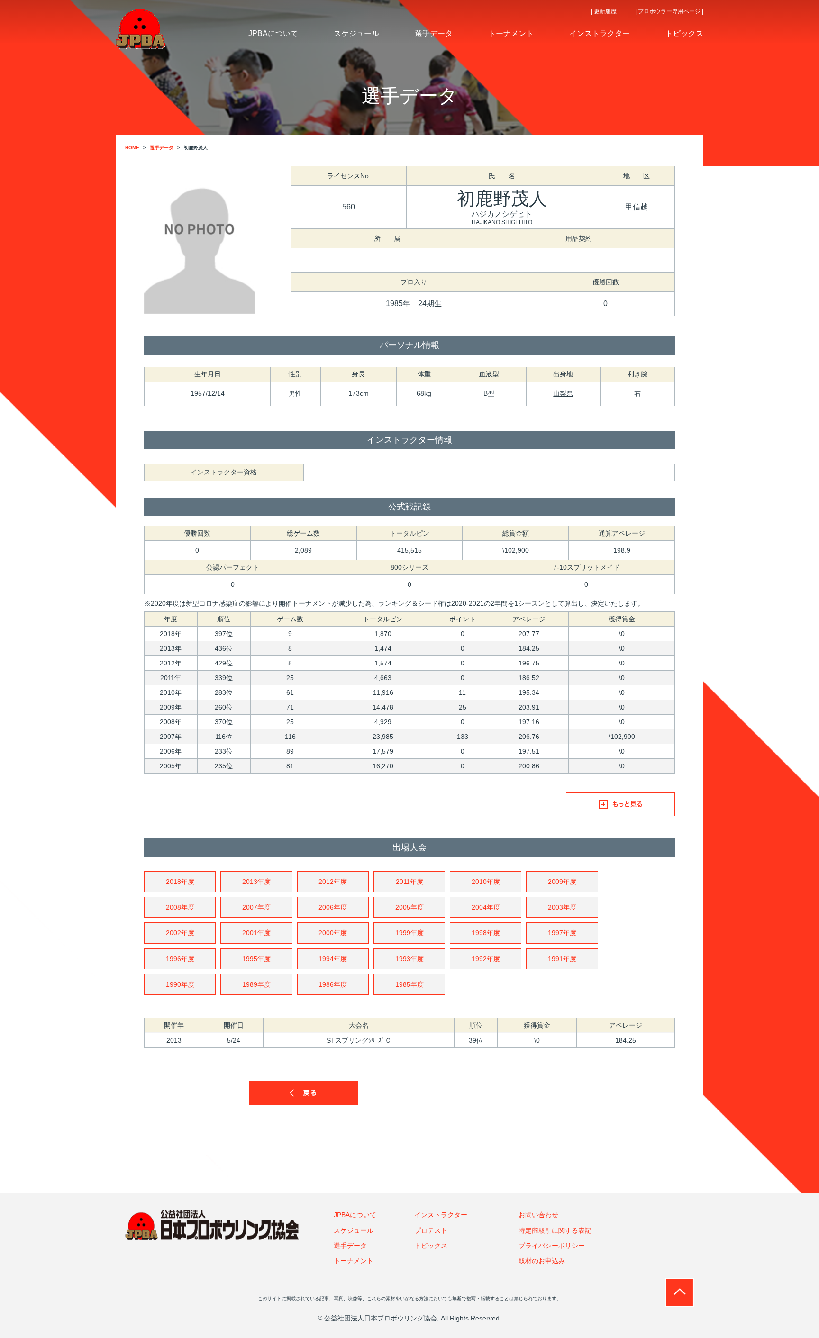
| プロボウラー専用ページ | (669, 11)
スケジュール (353, 1230)
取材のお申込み (542, 1261)
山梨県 (563, 393)
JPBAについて (355, 1215)
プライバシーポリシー (552, 1245)
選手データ (350, 1245)
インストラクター (440, 1215)
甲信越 (636, 207)
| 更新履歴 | (605, 11)
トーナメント (353, 1261)
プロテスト (430, 1230)
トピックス (430, 1245)
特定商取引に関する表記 (555, 1230)
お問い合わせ (538, 1215)
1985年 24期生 (414, 304)
